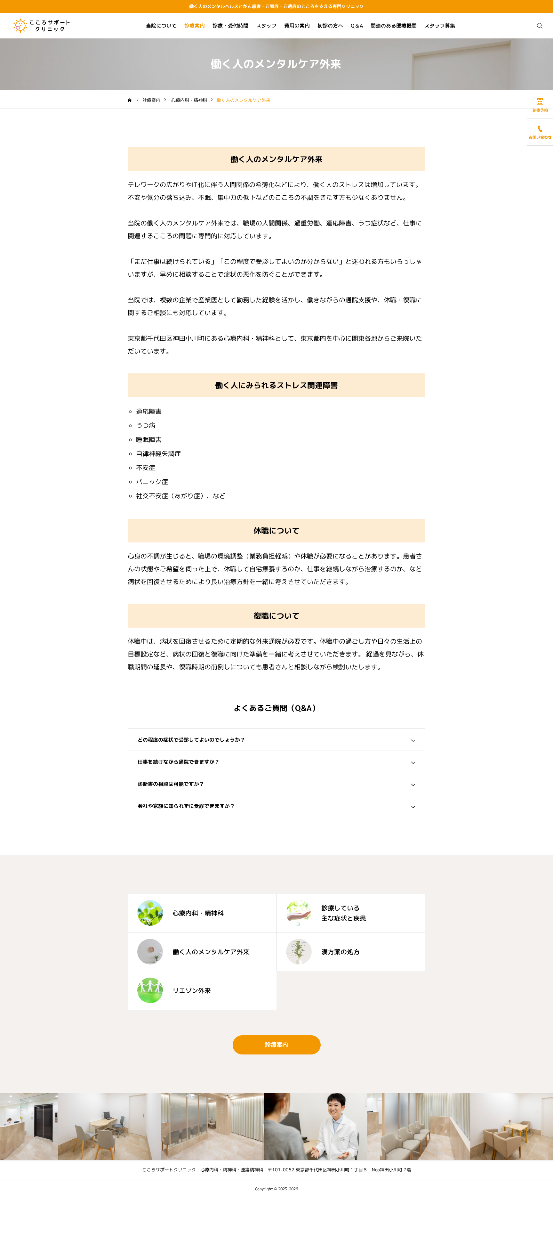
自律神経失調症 (158, 453)
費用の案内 (297, 25)
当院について (161, 25)
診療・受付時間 (230, 25)
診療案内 (194, 25)
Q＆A (357, 25)
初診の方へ (330, 25)
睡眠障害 (149, 439)
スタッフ (266, 25)
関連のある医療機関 (394, 25)
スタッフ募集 (439, 25)
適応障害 (149, 411)
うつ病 (145, 425)
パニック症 (152, 481)
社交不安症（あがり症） (171, 495)
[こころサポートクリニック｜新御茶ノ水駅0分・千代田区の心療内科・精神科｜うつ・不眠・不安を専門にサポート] (41, 25)
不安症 (145, 467)
